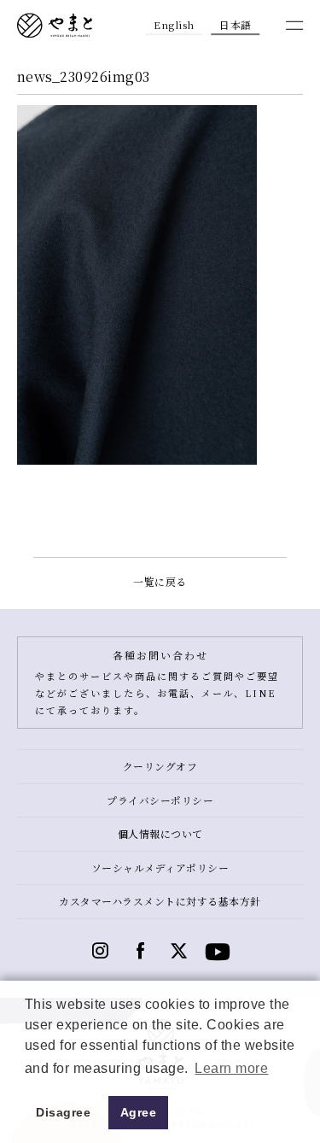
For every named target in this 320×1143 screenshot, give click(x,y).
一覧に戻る (160, 581)
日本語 (235, 24)
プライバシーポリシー (160, 800)
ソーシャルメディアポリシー (160, 867)
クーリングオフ (160, 766)
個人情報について (160, 833)
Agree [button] (138, 1112)
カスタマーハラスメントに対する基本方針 (160, 901)
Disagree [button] (63, 1112)
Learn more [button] (231, 1068)
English (174, 24)
